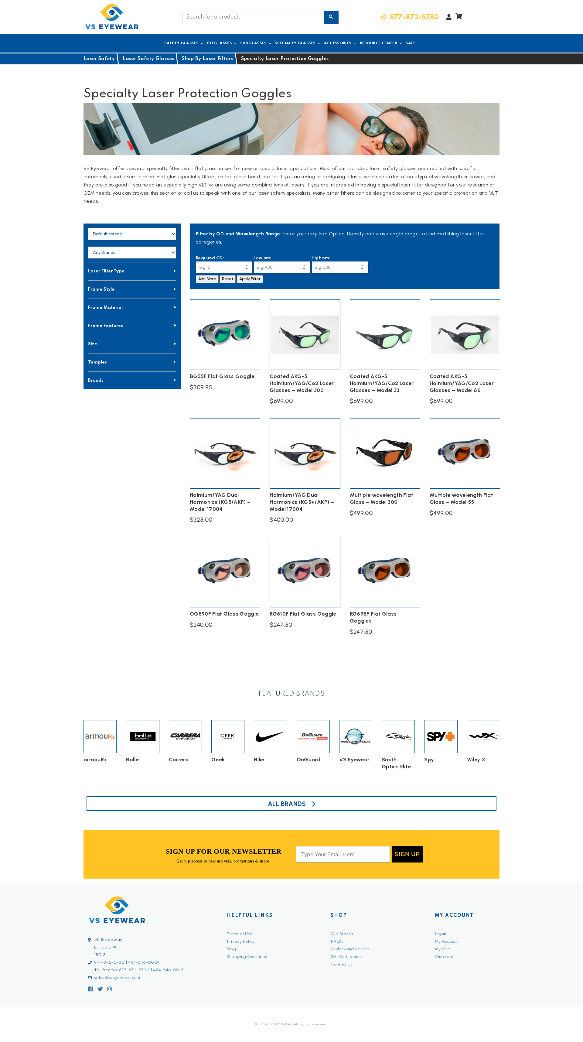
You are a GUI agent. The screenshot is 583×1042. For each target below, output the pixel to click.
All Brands (287, 804)
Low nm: (262, 258)
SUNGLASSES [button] (253, 43)
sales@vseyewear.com (117, 978)
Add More (207, 279)
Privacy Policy (241, 942)
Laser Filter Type (106, 271)
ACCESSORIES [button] (337, 43)
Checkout (444, 957)
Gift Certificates (346, 957)
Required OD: (210, 258)
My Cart (443, 949)
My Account (446, 942)
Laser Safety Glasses (148, 58)
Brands (96, 380)
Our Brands (342, 934)
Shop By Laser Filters (207, 58)
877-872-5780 (109, 963)
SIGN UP (407, 854)
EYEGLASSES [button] (219, 43)
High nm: (321, 258)
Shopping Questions (247, 957)
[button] (458, 17)
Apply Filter (250, 279)
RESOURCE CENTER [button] (378, 43)
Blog (231, 949)
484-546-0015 (168, 970)
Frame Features (105, 326)
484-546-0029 (144, 963)
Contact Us (342, 964)
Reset (227, 279)
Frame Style (101, 289)
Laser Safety (99, 58)
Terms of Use (239, 934)
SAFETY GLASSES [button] (181, 43)
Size (92, 344)
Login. (441, 934)
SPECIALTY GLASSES (295, 43)
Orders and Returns (350, 949)
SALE (410, 43)
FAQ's (337, 942)
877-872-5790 (134, 970)
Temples (97, 362)
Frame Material (105, 308)
